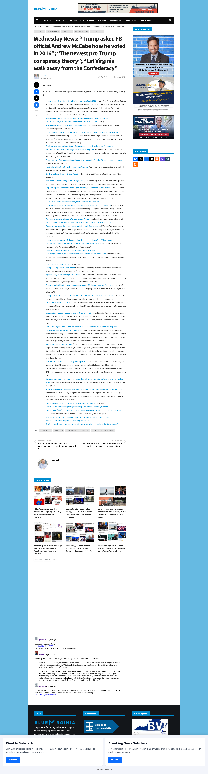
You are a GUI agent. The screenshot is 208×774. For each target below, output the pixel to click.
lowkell (43, 75)
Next (47, 560)
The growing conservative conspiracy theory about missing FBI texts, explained (78, 205)
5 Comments (117, 77)
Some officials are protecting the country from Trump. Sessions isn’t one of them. (79, 222)
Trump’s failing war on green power (60, 267)
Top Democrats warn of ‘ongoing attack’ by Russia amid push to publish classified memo (82, 132)
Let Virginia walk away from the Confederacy (64, 330)
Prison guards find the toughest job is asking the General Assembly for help (77, 406)
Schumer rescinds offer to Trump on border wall (65, 125)
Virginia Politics (97, 31)
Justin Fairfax (97, 430)
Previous (39, 560)
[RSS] (135, 164)
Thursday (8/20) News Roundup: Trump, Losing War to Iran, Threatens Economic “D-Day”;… (79, 548)
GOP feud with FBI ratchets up (58, 264)
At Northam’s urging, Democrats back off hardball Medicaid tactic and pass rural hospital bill (84, 389)
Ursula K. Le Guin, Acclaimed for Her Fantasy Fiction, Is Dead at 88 (72, 122)
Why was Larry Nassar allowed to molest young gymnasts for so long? (74, 243)
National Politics (81, 31)
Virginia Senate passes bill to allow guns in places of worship (70, 403)
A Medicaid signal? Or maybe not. (59, 344)
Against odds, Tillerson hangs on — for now (63, 274)
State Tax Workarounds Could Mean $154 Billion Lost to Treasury (72, 201)
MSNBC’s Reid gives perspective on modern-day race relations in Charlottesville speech (81, 327)
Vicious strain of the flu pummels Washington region (67, 420)
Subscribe (13, 759)
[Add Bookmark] (36, 115)
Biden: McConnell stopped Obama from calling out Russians (70, 250)
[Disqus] (80, 600)
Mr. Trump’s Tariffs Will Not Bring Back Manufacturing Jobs (70, 149)
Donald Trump (67, 31)
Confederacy (58, 430)
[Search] (170, 20)
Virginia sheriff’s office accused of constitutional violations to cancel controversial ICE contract (85, 410)
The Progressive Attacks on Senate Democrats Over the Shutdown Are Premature (79, 146)
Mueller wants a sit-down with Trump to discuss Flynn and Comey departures (77, 118)
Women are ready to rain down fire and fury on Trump (67, 219)
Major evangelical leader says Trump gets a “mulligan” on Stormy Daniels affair (78, 188)
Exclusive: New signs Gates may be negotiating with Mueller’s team (73, 226)
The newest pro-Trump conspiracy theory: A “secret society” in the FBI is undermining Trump (84, 160)
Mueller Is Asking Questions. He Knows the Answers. (67, 167)
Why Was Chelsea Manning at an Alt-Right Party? (66, 181)
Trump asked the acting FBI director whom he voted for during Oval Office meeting (80, 240)
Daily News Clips (53, 31)
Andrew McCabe (45, 430)
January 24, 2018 (46, 78)
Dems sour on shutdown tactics (59, 302)
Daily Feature (39, 31)
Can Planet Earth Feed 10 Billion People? (62, 174)
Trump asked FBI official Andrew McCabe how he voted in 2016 (71, 101)
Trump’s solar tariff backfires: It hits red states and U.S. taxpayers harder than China (80, 295)
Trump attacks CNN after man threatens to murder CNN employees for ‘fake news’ (80, 285)
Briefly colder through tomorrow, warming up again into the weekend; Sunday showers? (82, 424)
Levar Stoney (109, 430)
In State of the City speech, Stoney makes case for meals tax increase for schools (79, 417)
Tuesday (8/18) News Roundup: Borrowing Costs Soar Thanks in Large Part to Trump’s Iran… (111, 548)
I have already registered (104, 769)
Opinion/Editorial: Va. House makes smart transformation (70, 313)
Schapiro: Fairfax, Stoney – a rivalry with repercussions (68, 361)
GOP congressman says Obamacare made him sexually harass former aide (76, 254)
